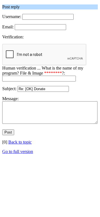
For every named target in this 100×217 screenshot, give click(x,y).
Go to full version (17, 151)
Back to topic (20, 142)
